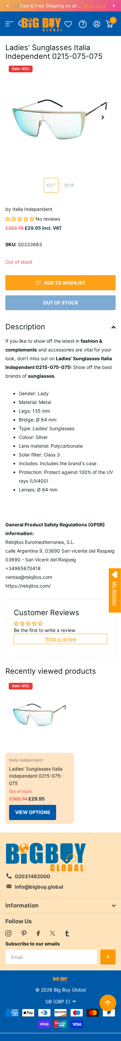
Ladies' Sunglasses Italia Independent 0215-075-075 (36, 776)
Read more (95, 5)
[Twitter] (52, 933)
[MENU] (9, 24)
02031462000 (32, 876)
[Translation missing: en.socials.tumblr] (67, 933)
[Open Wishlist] (68, 24)
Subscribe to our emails (32, 943)
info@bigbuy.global (39, 887)
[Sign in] (96, 24)
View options (32, 812)
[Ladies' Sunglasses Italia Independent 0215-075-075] (39, 713)
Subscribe (108, 957)
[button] (7, 6)
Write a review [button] (60, 639)
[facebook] (38, 933)
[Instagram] (8, 933)
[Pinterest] (24, 933)
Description (25, 326)
